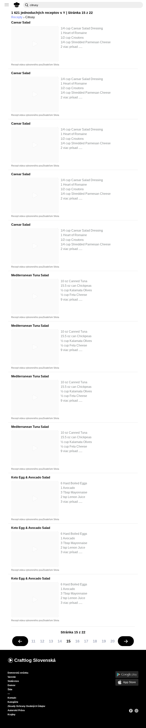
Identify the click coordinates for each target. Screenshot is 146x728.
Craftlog (35, 660)
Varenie (12, 677)
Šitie (10, 689)
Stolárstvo (13, 681)
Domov (11, 685)
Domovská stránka (18, 673)
